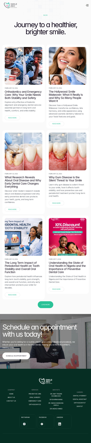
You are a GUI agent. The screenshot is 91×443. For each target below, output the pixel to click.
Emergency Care (35, 401)
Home (11, 394)
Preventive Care (35, 394)
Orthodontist (80, 403)
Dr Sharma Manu (56, 399)
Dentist (80, 406)
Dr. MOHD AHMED (56, 409)
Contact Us (11, 401)
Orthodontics (35, 404)
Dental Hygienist (79, 396)
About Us (11, 397)
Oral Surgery (35, 397)
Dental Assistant (80, 399)
